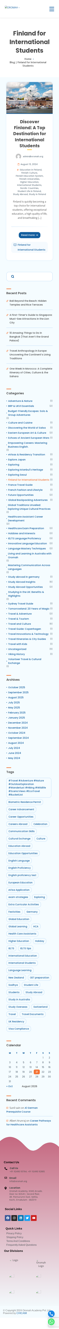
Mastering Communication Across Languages (29, 567)
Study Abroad (20, 194)
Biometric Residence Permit (24, 802)
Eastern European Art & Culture (27, 433)
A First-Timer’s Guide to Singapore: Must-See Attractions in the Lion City (31, 318)
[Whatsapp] (51, 1321)
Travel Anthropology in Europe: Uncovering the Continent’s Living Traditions (30, 354)
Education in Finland (31, 169)
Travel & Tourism (18, 619)
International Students (29, 185)
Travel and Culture (19, 624)
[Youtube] (34, 1218)
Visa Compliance (18, 1028)
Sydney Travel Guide (20, 603)
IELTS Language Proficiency (24, 538)
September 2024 (18, 738)
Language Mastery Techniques (27, 548)
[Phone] (51, 1313)
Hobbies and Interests (21, 533)
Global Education (18, 919)
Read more (28, 235)
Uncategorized (17, 649)
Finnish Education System (29, 176)
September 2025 (18, 692)
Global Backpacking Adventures (28, 500)
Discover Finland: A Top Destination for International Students (29, 134)
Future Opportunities (21, 495)
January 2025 (16, 717)
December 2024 (18, 723)
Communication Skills (21, 831)
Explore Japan (17, 459)
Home (28, 59)
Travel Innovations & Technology (28, 634)
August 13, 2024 (29, 164)
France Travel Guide (20, 485)
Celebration (40, 824)
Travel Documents (33, 1014)
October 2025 (16, 687)
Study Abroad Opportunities (25, 587)
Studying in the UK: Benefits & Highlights (26, 594)
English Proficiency (19, 867)
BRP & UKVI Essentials (21, 406)
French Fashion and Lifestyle (25, 490)
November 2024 (18, 728)
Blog (12, 62)
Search (12, 276)
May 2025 (14, 707)
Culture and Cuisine (20, 422)
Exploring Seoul (17, 475)
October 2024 (16, 733)
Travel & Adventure (20, 614)
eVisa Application (18, 890)
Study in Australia (19, 999)
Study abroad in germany (23, 577)
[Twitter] (27, 1218)
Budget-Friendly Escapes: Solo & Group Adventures (28, 413)
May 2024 (14, 758)
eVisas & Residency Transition (26, 454)
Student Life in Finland (29, 191)
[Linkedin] (21, 1218)
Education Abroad (19, 846)
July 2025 (14, 702)
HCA (35, 926)
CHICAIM (21, 1313)
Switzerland (40, 1006)
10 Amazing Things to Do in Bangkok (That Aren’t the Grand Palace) (29, 336)
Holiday (39, 941)
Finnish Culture (29, 172)
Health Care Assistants (22, 933)
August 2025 (16, 697)
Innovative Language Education (27, 543)
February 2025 (17, 712)
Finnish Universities (29, 179)
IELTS (11, 948)
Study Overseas (17, 1006)
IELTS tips (25, 948)
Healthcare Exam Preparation (26, 528)
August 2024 (16, 743)
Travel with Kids (17, 644)
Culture (40, 838)
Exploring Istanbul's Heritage (25, 469)
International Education (22, 955)
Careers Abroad (17, 824)
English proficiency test (22, 875)
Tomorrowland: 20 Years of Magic (28, 608)
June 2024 (14, 753)
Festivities (14, 911)
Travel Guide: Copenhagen (24, 629)
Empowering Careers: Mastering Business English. (27, 445)
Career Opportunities (20, 816)
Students (14, 992)
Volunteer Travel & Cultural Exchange (24, 661)
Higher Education (29, 182)
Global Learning (17, 926)
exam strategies (18, 897)
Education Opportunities (23, 853)
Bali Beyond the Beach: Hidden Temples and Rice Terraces (28, 302)
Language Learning (19, 970)
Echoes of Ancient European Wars (28, 438)
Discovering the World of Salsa (27, 428)
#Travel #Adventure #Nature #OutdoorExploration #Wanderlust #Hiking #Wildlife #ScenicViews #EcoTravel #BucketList (27, 787)
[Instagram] (14, 1218)
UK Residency (16, 1021)
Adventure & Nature (20, 401)
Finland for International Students (31, 247)
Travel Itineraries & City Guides (27, 639)
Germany (32, 911)
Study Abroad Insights (21, 582)
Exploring (13, 464)
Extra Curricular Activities (23, 904)
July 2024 (14, 748)
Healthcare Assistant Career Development (25, 518)
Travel (12, 1014)
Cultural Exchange (19, 838)
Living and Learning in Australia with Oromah (29, 555)
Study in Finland (37, 194)
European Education (20, 882)
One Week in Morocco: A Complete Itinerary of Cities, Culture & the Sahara (31, 372)
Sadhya (13, 985)
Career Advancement (21, 809)
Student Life (31, 985)
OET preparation (39, 977)
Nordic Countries (29, 188)
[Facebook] (8, 1218)
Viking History (16, 654)
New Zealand (16, 977)
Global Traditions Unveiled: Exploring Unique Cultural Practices (29, 507)
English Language (19, 860)
